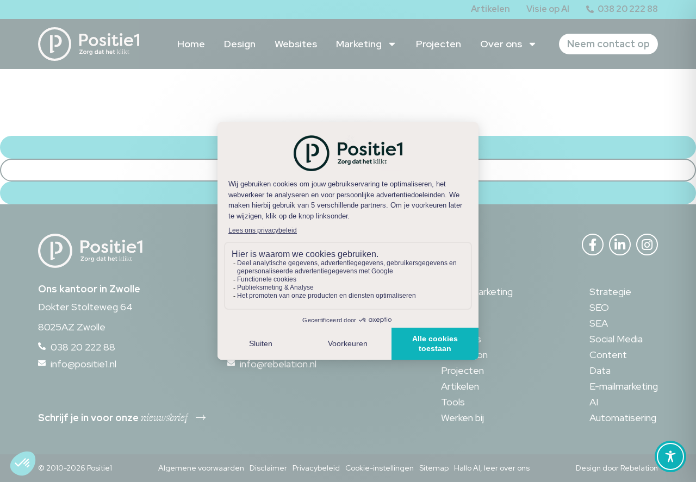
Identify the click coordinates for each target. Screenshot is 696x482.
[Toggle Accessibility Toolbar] (670, 456)
